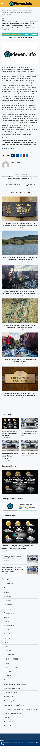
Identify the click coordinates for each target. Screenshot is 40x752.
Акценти (6, 630)
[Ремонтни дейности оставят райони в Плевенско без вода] (32, 559)
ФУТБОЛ (8, 651)
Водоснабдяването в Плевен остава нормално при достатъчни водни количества (13, 569)
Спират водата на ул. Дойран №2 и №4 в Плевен (29, 454)
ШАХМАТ (9, 676)
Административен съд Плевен (14, 705)
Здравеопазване (9, 625)
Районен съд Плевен (11, 701)
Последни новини (10, 613)
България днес (8, 609)
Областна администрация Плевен (15, 684)
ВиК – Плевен (8, 722)
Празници (7, 717)
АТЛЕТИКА (9, 663)
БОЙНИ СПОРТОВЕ (12, 667)
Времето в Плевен (10, 697)
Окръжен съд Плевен (11, 692)
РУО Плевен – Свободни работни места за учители (21, 709)
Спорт (6, 646)
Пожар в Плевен (9, 726)
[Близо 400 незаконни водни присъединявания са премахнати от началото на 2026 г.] (20, 243)
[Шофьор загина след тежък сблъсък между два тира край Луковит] (20, 344)
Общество (7, 592)
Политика (7, 638)
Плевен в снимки (9, 680)
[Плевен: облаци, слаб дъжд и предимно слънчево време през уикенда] (20, 531)
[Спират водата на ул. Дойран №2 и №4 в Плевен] (29, 445)
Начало (4, 10)
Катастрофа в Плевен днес (13, 713)
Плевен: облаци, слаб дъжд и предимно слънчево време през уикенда (17, 547)
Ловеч (6, 642)
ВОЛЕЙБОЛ (9, 671)
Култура (6, 617)
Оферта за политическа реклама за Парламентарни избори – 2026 (19, 744)
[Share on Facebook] (17, 155)
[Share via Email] (27, 155)
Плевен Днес (8, 634)
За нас (2, 740)
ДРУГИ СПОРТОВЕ (12, 659)
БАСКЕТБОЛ (10, 655)
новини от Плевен (8, 148)
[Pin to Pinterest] (24, 155)
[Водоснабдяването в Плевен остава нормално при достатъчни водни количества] (32, 570)
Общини (6, 621)
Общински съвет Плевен (12, 688)
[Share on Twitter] (21, 155)
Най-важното (8, 605)
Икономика (7, 600)
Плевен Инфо (16, 28)
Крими (6, 588)
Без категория (8, 584)
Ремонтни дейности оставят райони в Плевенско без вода (12, 557)
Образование (8, 596)
